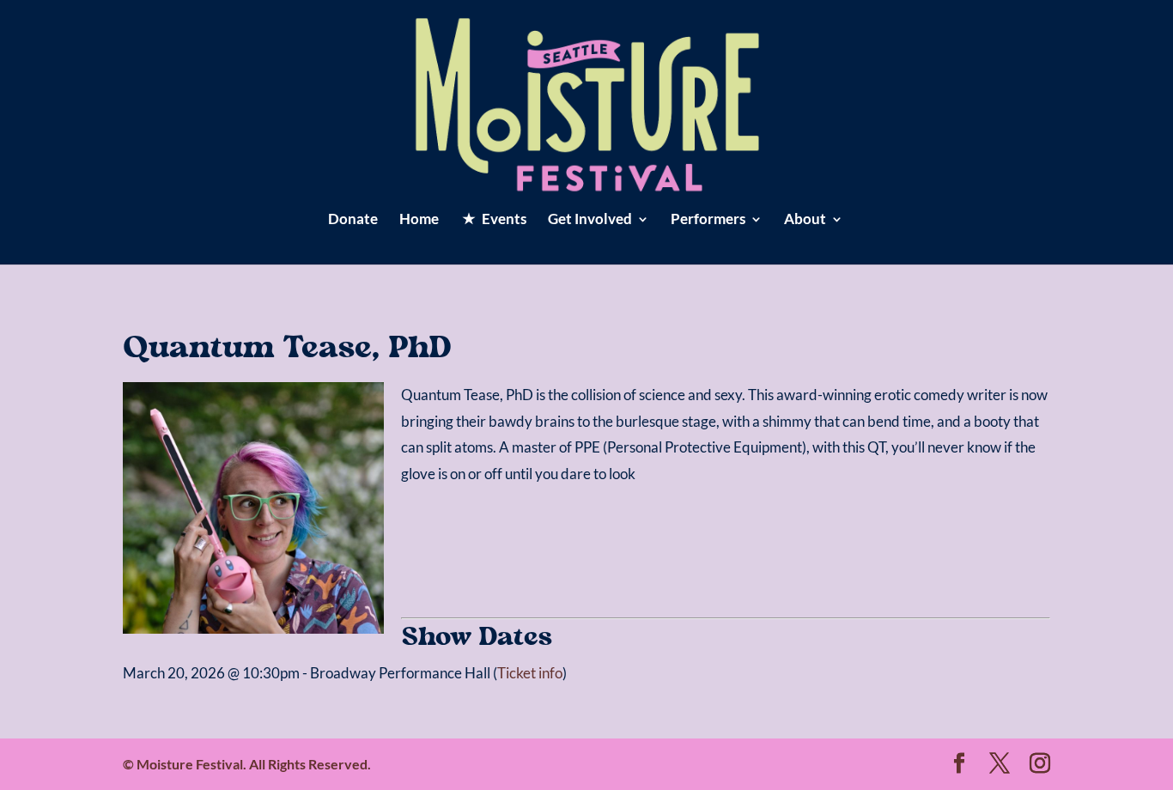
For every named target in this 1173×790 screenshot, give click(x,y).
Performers (708, 220)
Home (419, 220)
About (805, 220)
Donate (353, 220)
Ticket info (529, 673)
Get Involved (590, 220)
